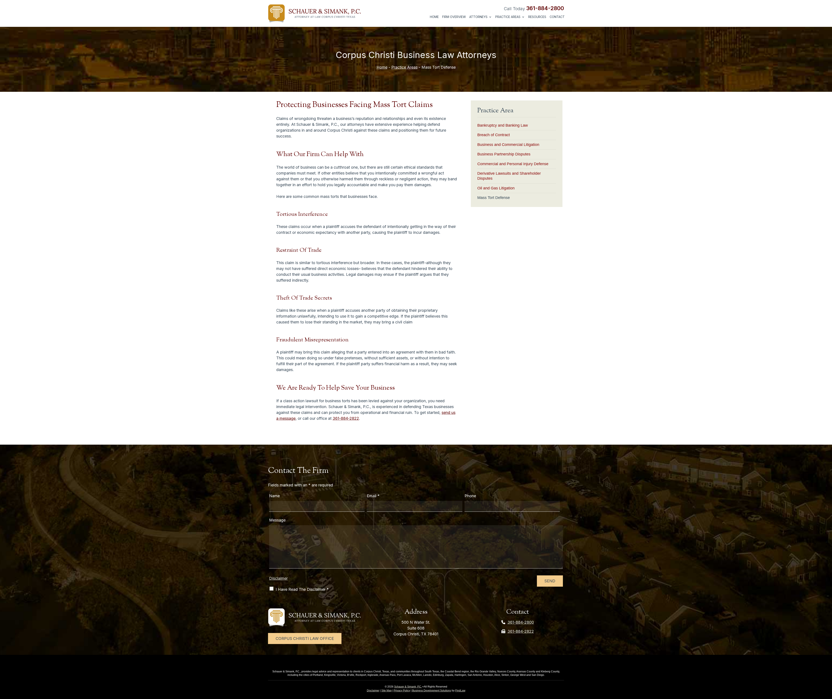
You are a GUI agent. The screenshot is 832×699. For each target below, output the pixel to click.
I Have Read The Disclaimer (302, 589)
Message (277, 520)
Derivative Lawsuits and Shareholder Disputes (509, 176)
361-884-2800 (545, 8)
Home (434, 17)
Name (274, 496)
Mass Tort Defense (493, 197)
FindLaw (460, 690)
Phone (470, 496)
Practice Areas (507, 17)
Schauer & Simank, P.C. (408, 686)
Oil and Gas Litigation (496, 188)
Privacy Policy (402, 690)
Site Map (386, 690)
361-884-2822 (346, 418)
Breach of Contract (493, 135)
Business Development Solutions (431, 690)
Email (373, 496)
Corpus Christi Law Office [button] (305, 638)
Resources (537, 17)
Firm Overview (454, 17)
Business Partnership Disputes (503, 154)
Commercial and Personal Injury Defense (512, 164)
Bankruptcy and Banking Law (502, 125)
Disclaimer (278, 578)
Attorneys (478, 17)
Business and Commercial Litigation (508, 144)
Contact (557, 17)
